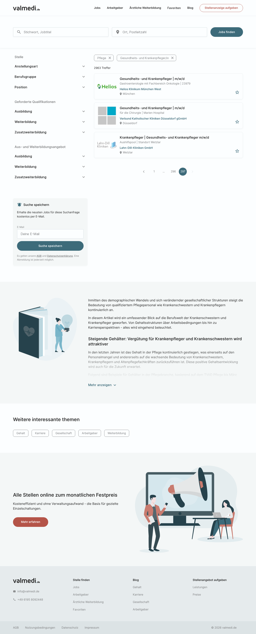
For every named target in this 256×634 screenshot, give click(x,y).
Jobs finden (226, 32)
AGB (39, 255)
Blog (190, 8)
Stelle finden (81, 580)
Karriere (40, 433)
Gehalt (20, 433)
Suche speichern (50, 246)
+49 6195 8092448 (30, 599)
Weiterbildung (117, 433)
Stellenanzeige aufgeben (221, 8)
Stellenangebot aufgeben (210, 580)
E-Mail (20, 226)
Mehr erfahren (30, 522)
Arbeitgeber (115, 8)
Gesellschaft (63, 433)
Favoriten (174, 8)
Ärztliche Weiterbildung (145, 8)
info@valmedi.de (28, 591)
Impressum (92, 627)
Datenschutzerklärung (60, 255)
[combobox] (60, 32)
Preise (197, 594)
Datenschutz (70, 627)
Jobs (97, 8)
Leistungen (200, 587)
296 (173, 171)
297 (182, 171)
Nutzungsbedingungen (40, 627)
